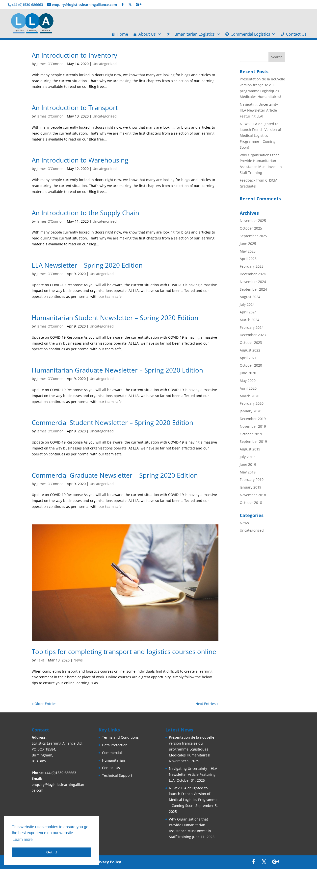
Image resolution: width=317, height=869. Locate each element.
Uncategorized (105, 63)
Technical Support (117, 775)
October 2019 (251, 434)
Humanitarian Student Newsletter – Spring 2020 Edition (115, 317)
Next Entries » (206, 703)
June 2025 (248, 243)
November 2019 (253, 426)
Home (122, 34)
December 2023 (253, 334)
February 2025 (252, 266)
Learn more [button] (23, 839)
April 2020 (248, 388)
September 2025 (253, 236)
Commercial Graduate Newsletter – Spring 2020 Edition (115, 475)
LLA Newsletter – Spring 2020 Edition (87, 265)
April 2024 (248, 312)
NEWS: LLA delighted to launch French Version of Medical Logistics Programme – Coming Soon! (260, 135)
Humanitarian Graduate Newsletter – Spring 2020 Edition (117, 370)
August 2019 (250, 449)
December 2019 (253, 418)
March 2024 (249, 319)
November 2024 (253, 281)
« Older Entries (44, 703)
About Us (147, 34)
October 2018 (251, 502)
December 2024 (253, 274)
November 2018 (253, 495)
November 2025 (253, 220)
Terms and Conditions (120, 737)
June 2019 (248, 464)
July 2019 (247, 456)
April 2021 (248, 357)
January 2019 (250, 487)
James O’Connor (50, 63)
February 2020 (252, 403)
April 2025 (248, 258)
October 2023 (251, 342)
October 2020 (251, 365)
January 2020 (250, 411)
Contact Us (296, 34)
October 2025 (251, 228)
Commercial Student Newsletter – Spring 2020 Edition (112, 422)
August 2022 (250, 350)
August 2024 (250, 296)
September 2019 (253, 441)
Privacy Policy (108, 861)
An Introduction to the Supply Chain (85, 212)
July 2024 (247, 304)
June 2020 (248, 373)
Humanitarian (113, 760)
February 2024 (252, 327)
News (78, 660)
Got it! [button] (51, 852)
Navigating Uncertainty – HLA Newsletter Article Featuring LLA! (260, 110)
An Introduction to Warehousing (80, 160)
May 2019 (248, 472)
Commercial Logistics (250, 34)
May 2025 (248, 251)
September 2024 (253, 289)
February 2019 (252, 479)
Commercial (112, 752)
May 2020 (248, 380)
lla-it (40, 660)
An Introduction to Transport (75, 107)
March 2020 (249, 396)
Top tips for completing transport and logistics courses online (124, 651)
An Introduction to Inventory (74, 55)
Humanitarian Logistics (193, 34)
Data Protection (115, 745)
